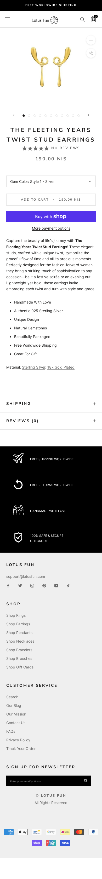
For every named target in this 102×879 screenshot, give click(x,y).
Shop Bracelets (19, 650)
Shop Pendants (19, 632)
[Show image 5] (45, 115)
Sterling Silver (33, 367)
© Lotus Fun (51, 795)
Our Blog (13, 705)
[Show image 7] (56, 115)
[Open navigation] (7, 19)
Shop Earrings (18, 624)
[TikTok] (68, 585)
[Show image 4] (40, 115)
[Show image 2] (29, 115)
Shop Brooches (19, 658)
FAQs (10, 731)
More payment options (51, 228)
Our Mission (16, 714)
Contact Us (15, 722)
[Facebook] (8, 585)
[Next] (88, 115)
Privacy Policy (18, 740)
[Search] (82, 19)
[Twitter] (20, 585)
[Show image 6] (51, 115)
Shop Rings (16, 615)
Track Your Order (21, 748)
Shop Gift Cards (19, 667)
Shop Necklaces (20, 641)
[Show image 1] (23, 115)
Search (12, 697)
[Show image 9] (67, 115)
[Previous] (14, 115)
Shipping (18, 403)
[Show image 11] (78, 115)
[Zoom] (90, 40)
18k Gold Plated (61, 367)
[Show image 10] (73, 115)
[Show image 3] (34, 115)
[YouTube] (56, 585)
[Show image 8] (62, 115)
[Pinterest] (44, 585)
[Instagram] (32, 585)
